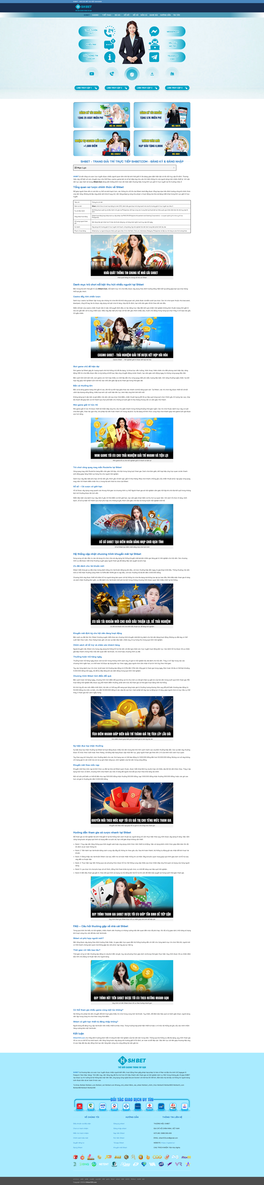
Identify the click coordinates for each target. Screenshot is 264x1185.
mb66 (139, 1179)
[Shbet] (83, 8)
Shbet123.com (79, 1038)
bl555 (127, 1179)
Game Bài (154, 15)
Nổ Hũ (135, 15)
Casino (95, 15)
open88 (98, 1179)
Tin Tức (176, 15)
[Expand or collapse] (174, 167)
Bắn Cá (144, 15)
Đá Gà (117, 15)
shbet (118, 1179)
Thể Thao (106, 15)
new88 (92, 1179)
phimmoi (76, 1179)
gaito (108, 1179)
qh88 (86, 1179)
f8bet (113, 1179)
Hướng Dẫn (165, 15)
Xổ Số (126, 15)
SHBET (87, 15)
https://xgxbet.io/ (168, 1143)
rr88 (103, 1179)
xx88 (81, 1179)
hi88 (122, 1179)
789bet (133, 1179)
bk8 (143, 1179)
